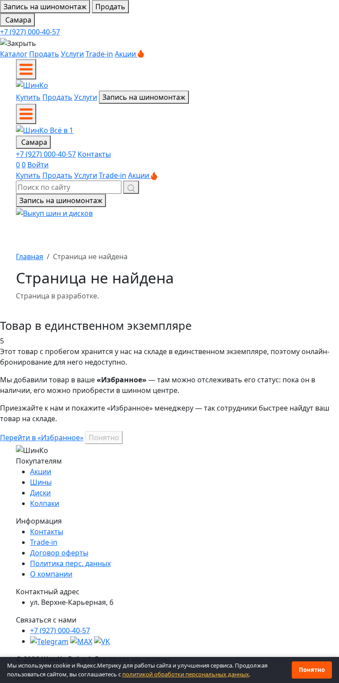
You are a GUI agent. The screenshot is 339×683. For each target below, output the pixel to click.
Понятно (104, 437)
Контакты (94, 154)
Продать (110, 6)
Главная (29, 256)
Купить (28, 97)
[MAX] (81, 641)
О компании (51, 574)
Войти (38, 165)
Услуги (72, 54)
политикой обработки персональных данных (185, 674)
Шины (41, 482)
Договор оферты (59, 553)
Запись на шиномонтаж (45, 6)
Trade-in (99, 54)
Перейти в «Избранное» (41, 437)
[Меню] (26, 69)
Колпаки (44, 503)
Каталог (13, 54)
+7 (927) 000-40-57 (30, 32)
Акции (126, 54)
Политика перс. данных (70, 563)
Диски (40, 493)
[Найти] (131, 187)
